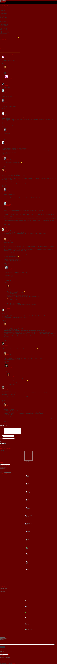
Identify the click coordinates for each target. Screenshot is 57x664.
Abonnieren (2, 646)
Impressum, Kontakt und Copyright (5, 657)
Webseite (1, 438)
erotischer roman (2, 52)
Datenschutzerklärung (3, 658)
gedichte (6, 52)
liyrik (14, 52)
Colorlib (7, 663)
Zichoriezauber (2, 639)
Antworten (5, 74)
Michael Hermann (7, 230)
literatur (12, 52)
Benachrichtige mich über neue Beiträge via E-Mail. (8, 441)
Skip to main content (3, 0)
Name (1, 435)
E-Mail (1, 436)
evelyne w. (7, 67)
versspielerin (6, 101)
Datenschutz (3, 661)
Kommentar (2, 433)
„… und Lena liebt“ (15, 37)
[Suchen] (8, 654)
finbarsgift (6, 85)
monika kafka (8, 204)
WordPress (13, 663)
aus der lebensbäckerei (3, 467)
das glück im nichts (2, 468)
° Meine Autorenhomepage (4, 588)
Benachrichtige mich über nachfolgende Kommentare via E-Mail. (10, 440)
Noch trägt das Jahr (5, 472)
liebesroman (9, 52)
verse (19, 52)
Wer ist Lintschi (4, 3)
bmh (9, 77)
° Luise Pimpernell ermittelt (4, 589)
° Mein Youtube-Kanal (3, 591)
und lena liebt (17, 52)
